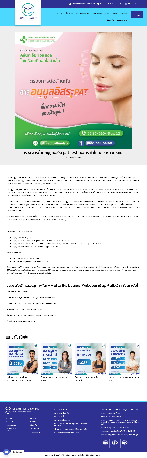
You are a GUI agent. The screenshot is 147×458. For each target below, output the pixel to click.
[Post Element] (23, 362)
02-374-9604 (105, 3)
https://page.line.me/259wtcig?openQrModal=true (33, 297)
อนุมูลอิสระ (25, 180)
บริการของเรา (81, 13)
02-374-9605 (117, 3)
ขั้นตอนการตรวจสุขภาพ (100, 13)
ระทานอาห (79, 180)
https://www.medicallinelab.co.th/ (29, 309)
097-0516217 (133, 3)
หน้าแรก (59, 13)
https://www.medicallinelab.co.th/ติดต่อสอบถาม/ (37, 303)
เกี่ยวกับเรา (69, 13)
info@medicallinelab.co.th (84, 3)
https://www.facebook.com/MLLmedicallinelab (36, 315)
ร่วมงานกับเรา (122, 20)
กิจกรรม (124, 13)
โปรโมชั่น (110, 20)
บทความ (115, 13)
